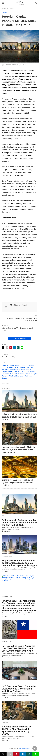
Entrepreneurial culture (11, 367)
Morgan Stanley (7, 371)
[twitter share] (3, 347)
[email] (10, 754)
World (12, 8)
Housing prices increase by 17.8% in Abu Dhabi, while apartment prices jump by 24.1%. (18, 449)
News (3, 515)
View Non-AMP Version (24, 748)
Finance (4, 13)
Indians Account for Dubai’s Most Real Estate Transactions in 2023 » (22, 319)
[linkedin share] (14, 347)
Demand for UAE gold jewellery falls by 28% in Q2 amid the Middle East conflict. (18, 482)
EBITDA (24, 365)
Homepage (5, 8)
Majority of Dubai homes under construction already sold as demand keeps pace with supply (19, 563)
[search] (36, 3)
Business (5, 365)
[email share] (7, 347)
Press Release (7, 556)
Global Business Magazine (10, 369)
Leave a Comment (19, 338)
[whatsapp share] (18, 347)
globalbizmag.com (26, 369)
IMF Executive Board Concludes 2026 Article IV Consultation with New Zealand (19, 688)
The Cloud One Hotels (16, 376)
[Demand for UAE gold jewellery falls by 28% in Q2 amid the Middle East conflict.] (19, 467)
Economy (32, 365)
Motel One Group (19, 371)
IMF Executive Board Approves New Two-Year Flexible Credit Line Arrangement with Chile (18, 648)
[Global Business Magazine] (19, 3)
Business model (15, 365)
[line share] (22, 347)
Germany (30, 367)
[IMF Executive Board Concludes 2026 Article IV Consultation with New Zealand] (19, 670)
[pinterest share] (10, 347)
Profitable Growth (19, 374)
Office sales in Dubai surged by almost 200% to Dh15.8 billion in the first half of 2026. (19, 417)
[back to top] (34, 748)
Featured (5, 722)
